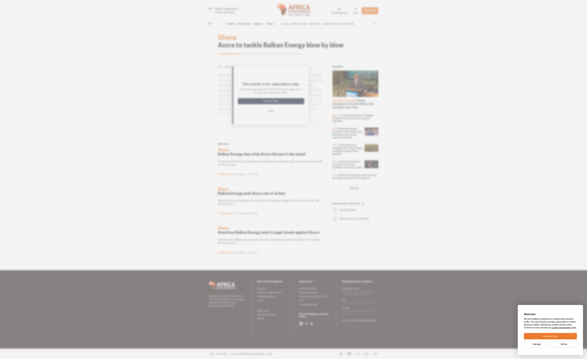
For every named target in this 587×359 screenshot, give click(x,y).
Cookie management (561, 327)
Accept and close (550, 336)
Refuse (564, 344)
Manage (537, 344)
